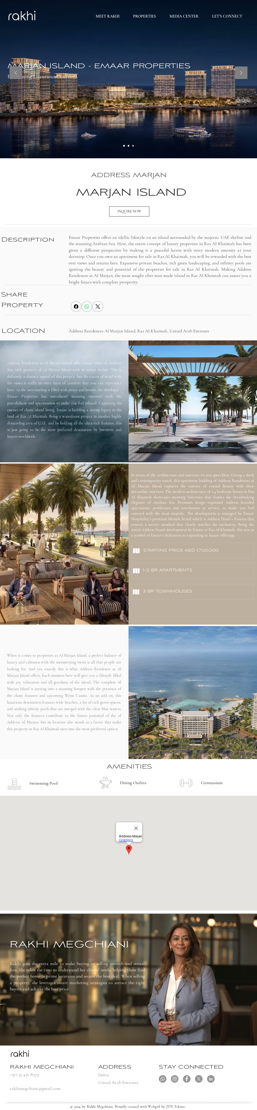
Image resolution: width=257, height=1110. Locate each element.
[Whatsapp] (162, 1079)
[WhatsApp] (87, 306)
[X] (199, 1079)
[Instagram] (174, 1079)
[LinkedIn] (211, 1079)
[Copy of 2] (133, 145)
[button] (144, 16)
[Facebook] (76, 306)
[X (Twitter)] (98, 306)
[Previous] (16, 73)
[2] (128, 145)
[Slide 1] (124, 145)
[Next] (241, 73)
